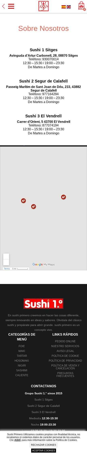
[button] (11, 6)
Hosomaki (22, 360)
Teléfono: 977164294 (43, 94)
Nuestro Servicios (65, 346)
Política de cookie (65, 355)
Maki (21, 351)
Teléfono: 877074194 (43, 125)
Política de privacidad (65, 360)
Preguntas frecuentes (65, 375)
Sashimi (21, 370)
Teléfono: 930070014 (43, 59)
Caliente (21, 375)
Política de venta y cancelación (65, 367)
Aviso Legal (65, 351)
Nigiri (22, 365)
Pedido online (65, 341)
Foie (22, 346)
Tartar (22, 355)
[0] (81, 5)
